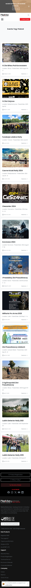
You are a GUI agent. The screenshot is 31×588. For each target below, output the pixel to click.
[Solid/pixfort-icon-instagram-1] (12, 492)
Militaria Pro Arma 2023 (12, 313)
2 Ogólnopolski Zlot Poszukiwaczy (10, 383)
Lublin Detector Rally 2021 (12, 420)
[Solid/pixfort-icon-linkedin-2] (22, 492)
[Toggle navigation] (2, 19)
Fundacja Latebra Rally (12, 137)
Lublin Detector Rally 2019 (12, 455)
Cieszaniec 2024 (9, 206)
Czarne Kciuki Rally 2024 (12, 170)
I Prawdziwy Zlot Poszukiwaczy (15, 278)
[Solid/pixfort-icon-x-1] (15, 492)
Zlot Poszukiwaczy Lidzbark (13, 347)
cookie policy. (8, 585)
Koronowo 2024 (8, 242)
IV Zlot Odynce (8, 101)
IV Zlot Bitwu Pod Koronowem (14, 65)
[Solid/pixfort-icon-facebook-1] (8, 492)
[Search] (28, 15)
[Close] (29, 6)
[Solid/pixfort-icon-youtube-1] (19, 492)
